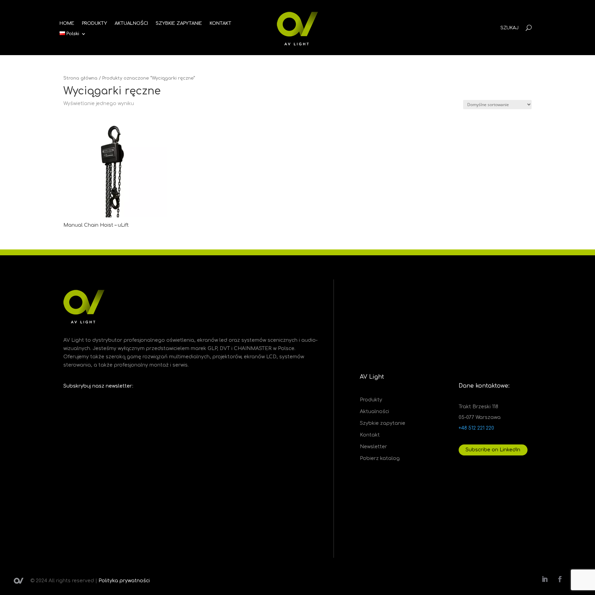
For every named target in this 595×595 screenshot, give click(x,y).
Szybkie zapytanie (382, 423)
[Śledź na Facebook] (560, 579)
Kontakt (370, 435)
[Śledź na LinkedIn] (545, 579)
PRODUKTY (94, 23)
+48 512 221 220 (476, 428)
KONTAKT (220, 23)
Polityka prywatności (124, 580)
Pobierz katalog (380, 458)
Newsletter (373, 446)
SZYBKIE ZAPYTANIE (179, 23)
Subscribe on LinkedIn (493, 449)
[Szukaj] (529, 28)
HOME (67, 23)
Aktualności (374, 411)
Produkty (371, 400)
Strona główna (80, 78)
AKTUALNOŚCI (131, 23)
